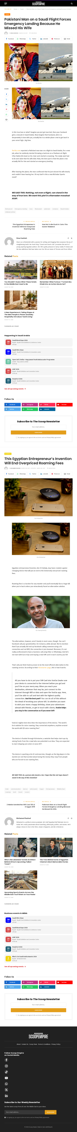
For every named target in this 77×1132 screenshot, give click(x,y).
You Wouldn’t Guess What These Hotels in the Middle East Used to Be (20, 283)
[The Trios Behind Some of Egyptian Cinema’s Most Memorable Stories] (56, 847)
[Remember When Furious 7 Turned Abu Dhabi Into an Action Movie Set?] (56, 269)
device (25, 789)
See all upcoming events (15, 389)
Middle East (61, 789)
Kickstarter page (44, 668)
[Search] (71, 3)
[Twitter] (6, 99)
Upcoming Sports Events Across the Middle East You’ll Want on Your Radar (19, 893)
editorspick (33, 789)
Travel (7, 14)
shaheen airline (10, 212)
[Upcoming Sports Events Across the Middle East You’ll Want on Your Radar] (20, 880)
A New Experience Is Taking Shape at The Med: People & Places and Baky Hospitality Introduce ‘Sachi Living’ (19, 314)
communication (16, 789)
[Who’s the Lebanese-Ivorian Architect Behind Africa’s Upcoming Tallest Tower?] (20, 847)
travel (20, 792)
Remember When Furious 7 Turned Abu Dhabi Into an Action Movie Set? (55, 283)
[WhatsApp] (6, 114)
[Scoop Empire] (38, 3)
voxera (27, 792)
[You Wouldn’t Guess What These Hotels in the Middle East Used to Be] (20, 269)
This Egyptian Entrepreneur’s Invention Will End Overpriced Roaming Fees (23, 226)
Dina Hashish (14, 33)
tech (14, 792)
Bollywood (8, 209)
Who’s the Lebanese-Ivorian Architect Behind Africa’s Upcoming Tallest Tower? (19, 862)
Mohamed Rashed (15, 468)
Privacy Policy (50, 437)
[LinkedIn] (6, 104)
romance (55, 209)
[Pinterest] (6, 109)
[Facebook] (6, 94)
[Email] (6, 120)
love (31, 209)
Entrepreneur (50, 789)
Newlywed (38, 209)
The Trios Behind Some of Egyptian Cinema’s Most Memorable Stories (54, 861)
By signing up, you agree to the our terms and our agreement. (39, 437)
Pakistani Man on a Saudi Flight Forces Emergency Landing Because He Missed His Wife (56, 807)
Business (8, 453)
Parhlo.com (16, 151)
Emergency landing (21, 209)
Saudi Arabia (65, 209)
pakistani (47, 209)
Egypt (42, 789)
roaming (8, 792)
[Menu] (5, 3)
